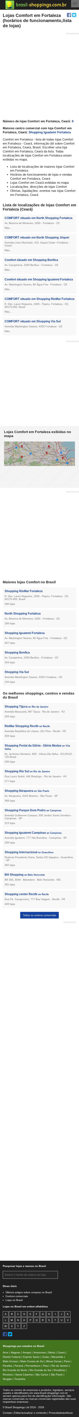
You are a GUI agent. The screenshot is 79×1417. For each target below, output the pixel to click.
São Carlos (41, 1374)
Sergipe (7, 1378)
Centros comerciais (17, 1296)
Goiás (45, 1356)
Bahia (51, 1352)
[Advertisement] (39, 75)
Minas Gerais (54, 1361)
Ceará (61, 1352)
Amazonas (39, 1352)
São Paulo (57, 1374)
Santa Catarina (24, 1374)
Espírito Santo (31, 1356)
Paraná (19, 1365)
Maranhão (57, 1356)
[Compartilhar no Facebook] (69, 15)
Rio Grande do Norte (15, 1370)
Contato (7, 1412)
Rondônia (59, 1370)
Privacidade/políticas (61, 1412)
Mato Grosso (10, 1361)
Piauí (46, 1365)
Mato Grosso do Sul (32, 1361)
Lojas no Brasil (14, 1300)
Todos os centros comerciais (39, 915)
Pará (67, 1361)
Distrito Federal (12, 1356)
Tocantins (19, 1378)
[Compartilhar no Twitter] (74, 15)
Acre (5, 1352)
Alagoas (15, 1352)
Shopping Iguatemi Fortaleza (50, 132)
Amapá (27, 1352)
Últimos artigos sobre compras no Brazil (29, 1292)
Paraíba (7, 1365)
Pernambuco (33, 1365)
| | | (75, 3)
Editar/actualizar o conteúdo (30, 1412)
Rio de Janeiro (59, 1365)
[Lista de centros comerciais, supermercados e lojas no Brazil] (36, 5)
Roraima (8, 1374)
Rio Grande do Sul (40, 1370)
